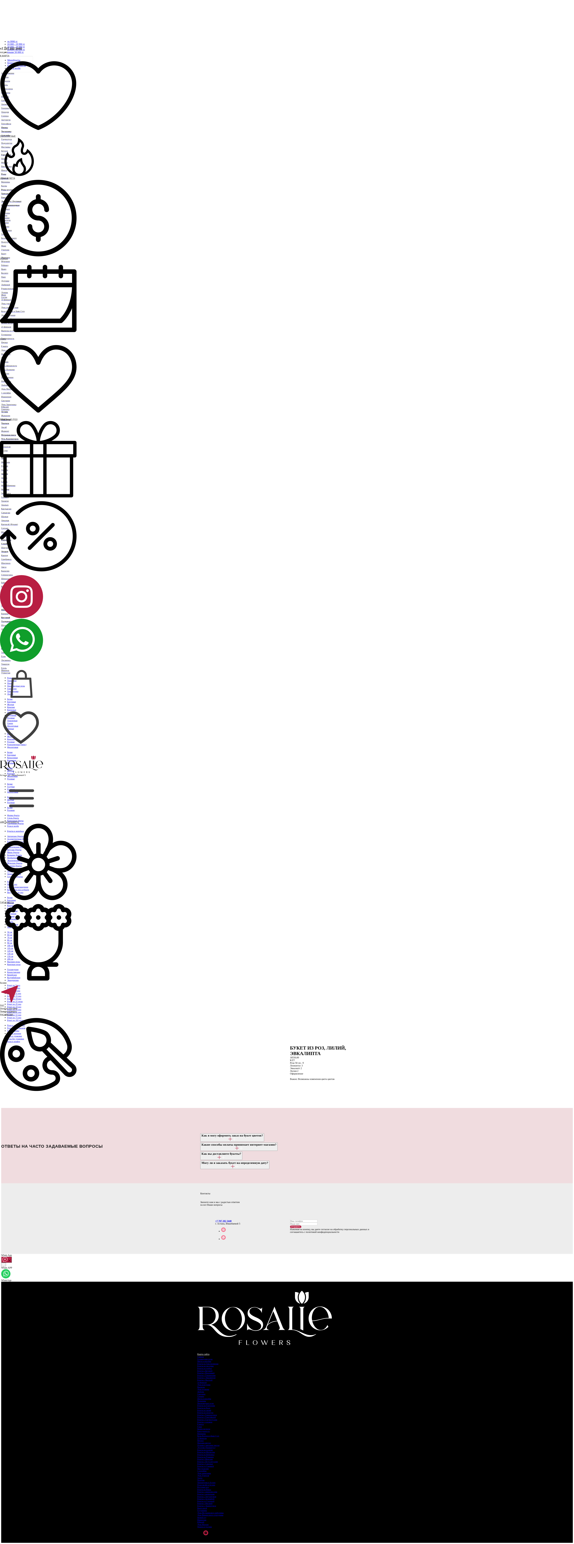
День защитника (204, 1473)
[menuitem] (72, 135)
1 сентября (201, 1471)
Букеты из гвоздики (205, 1366)
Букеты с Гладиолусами (207, 1420)
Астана (3, 983)
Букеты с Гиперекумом (207, 1415)
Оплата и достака (204, 1527)
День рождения (203, 1385)
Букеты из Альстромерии (207, 1364)
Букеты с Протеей (204, 1380)
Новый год (201, 1517)
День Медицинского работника (210, 1513)
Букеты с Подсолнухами (207, 1461)
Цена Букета (7, 178)
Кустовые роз (203, 1487)
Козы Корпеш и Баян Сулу (208, 1436)
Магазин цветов (204, 1443)
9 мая (199, 1427)
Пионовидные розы (205, 1403)
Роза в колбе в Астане (206, 1485)
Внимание (201, 1434)
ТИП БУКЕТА (7, 902)
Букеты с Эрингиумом (206, 1506)
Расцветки (6, 1014)
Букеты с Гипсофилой (206, 1417)
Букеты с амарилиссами (207, 1492)
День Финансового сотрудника (210, 1515)
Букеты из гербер (204, 1368)
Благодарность (203, 1431)
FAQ (2, 1005)
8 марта (4, 56)
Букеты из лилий (204, 1410)
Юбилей (200, 1522)
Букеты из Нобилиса (205, 1454)
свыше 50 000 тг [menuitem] (15, 52)
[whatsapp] (223, 1239)
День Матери (203, 1524)
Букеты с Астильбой (205, 1499)
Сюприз (200, 1396)
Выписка (201, 1387)
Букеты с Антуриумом (206, 1496)
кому (3, 339)
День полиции (203, 1389)
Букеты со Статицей (205, 1501)
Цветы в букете (9, 822)
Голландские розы (205, 1359)
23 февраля (202, 1438)
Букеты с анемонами (206, 1494)
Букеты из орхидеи (205, 1412)
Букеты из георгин (205, 1450)
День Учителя (203, 1475)
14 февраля (202, 1382)
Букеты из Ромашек (205, 1457)
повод (4, 258)
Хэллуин (200, 1480)
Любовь (200, 1392)
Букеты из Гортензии (206, 1405)
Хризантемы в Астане (206, 1482)
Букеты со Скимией (205, 1466)
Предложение (203, 1469)
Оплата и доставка (8, 1008)
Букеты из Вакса (204, 1489)
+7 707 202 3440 (11, 48)
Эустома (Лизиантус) (206, 1447)
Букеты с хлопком (204, 1422)
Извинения (201, 1520)
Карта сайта (203, 1354)
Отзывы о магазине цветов (208, 1445)
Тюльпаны (201, 1401)
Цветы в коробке (204, 1361)
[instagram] (223, 1231)
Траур (199, 1478)
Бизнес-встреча (203, 1429)
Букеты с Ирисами (205, 1459)
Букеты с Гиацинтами (206, 1375)
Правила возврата (8, 1011)
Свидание (201, 1394)
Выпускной (202, 1508)
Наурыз (200, 1440)
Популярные (8, 136)
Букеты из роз (8, 419)
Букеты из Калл (203, 1408)
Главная (200, 1357)
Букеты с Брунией (204, 1371)
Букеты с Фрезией (204, 1503)
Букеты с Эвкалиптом (206, 1378)
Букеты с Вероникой (206, 1373)
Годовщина (202, 1510)
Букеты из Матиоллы (206, 1452)
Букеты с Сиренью (205, 1464)
